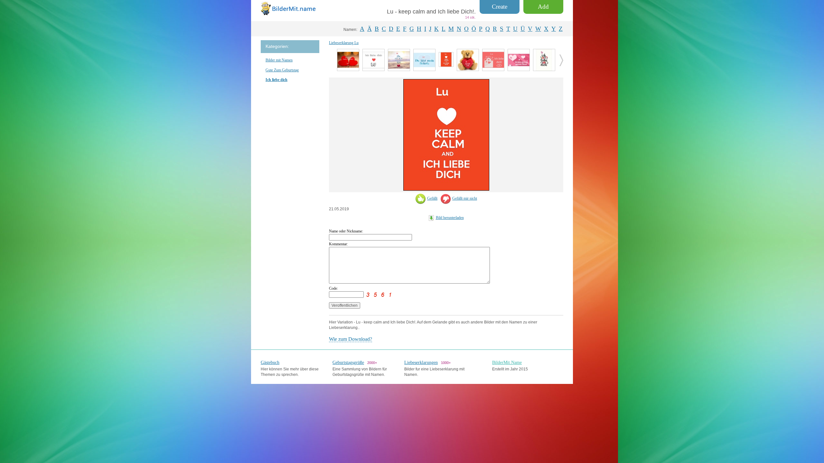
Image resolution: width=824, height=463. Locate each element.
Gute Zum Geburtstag (282, 70)
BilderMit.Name (507, 362)
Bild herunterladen (450, 217)
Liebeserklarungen (421, 362)
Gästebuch (270, 362)
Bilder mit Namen (279, 60)
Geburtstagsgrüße (348, 362)
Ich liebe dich (276, 79)
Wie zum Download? (350, 339)
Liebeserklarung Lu (344, 43)
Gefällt (432, 198)
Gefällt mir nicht (464, 198)
